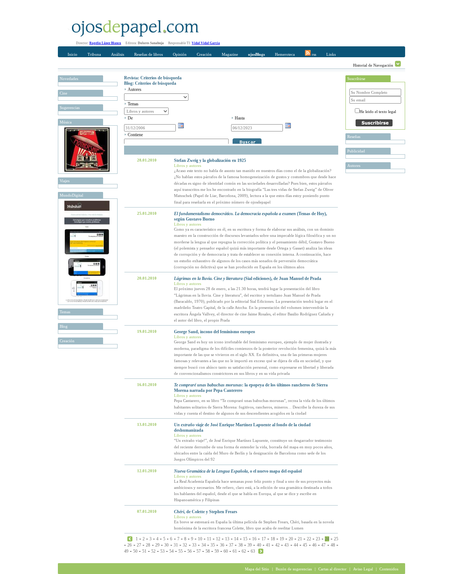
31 (176, 545)
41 (268, 545)
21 (300, 538)
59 (216, 551)
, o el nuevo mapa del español (238, 471)
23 (318, 538)
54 (171, 551)
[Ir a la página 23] (130, 538)
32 (185, 545)
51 (144, 551)
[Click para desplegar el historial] (398, 64)
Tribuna (94, 54)
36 (222, 545)
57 (198, 551)
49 (126, 551)
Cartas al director (332, 569)
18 (273, 538)
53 (162, 551)
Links (331, 54)
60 (226, 551)
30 (166, 545)
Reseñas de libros (148, 54)
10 (200, 538)
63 (253, 551)
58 (207, 551)
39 (249, 545)
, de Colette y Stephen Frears (205, 511)
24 (327, 538)
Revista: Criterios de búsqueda (153, 77)
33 (194, 545)
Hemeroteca (285, 54)
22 (309, 538)
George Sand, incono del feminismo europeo (214, 331)
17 (264, 538)
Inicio (72, 54)
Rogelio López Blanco (105, 43)
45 (305, 545)
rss (313, 54)
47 (323, 545)
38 (240, 545)
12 (218, 538)
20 (291, 538)
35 (213, 545)
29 (157, 545)
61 (235, 551)
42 (277, 545)
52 (153, 551)
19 (282, 538)
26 (129, 545)
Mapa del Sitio (257, 569)
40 (259, 545)
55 (180, 551)
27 (139, 545)
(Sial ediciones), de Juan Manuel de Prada (247, 278)
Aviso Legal (363, 569)
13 (227, 538)
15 (245, 538)
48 (333, 545)
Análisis (117, 54)
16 (254, 538)
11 (209, 538)
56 (189, 551)
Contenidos (388, 569)
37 (231, 545)
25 (336, 538)
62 (244, 551)
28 (148, 545)
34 (203, 545)
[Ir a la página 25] (261, 551)
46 (314, 545)
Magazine (230, 54)
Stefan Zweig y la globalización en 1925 (210, 160)
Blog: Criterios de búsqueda (150, 83)
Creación (204, 54)
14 (236, 538)
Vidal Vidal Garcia (206, 43)
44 (296, 545)
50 (135, 551)
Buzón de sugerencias (294, 569)
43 (286, 545)
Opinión (180, 54)
